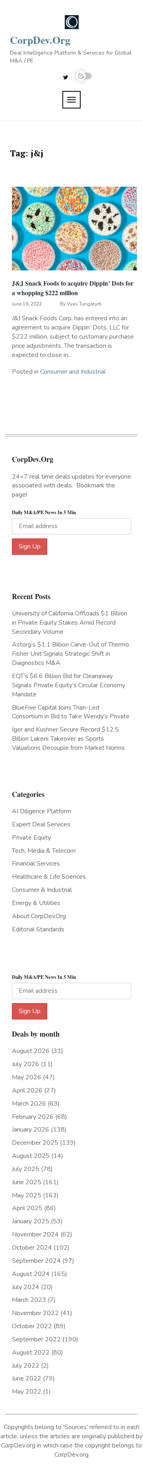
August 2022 (31, 1352)
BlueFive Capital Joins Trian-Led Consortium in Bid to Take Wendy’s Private (70, 712)
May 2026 (26, 1077)
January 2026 (30, 1129)
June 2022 (26, 1378)
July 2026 (25, 1064)
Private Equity (31, 837)
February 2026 (33, 1116)
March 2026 (29, 1103)
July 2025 (25, 1169)
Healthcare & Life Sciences (49, 876)
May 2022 (26, 1391)
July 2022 (25, 1365)
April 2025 (27, 1208)
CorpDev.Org (40, 39)
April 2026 (27, 1090)
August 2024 (31, 1274)
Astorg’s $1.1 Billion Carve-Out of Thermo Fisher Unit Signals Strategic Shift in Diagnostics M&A (70, 653)
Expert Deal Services (41, 824)
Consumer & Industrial (42, 889)
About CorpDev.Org (39, 916)
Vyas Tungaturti (84, 304)
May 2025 (26, 1195)
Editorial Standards (38, 929)
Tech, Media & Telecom (43, 850)
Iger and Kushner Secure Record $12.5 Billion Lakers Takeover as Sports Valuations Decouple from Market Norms (68, 738)
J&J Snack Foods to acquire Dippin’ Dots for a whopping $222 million (72, 287)
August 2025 (31, 1156)
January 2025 (30, 1221)
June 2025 (26, 1182)
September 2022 (36, 1339)
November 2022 (35, 1313)
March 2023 (29, 1299)
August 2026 (31, 1051)
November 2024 (35, 1234)
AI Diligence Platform (41, 811)
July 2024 (25, 1287)
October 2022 (32, 1326)
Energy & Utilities (36, 903)
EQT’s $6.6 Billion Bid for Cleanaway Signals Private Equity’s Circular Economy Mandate (68, 685)
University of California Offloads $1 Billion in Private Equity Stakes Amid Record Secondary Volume (69, 622)
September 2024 (36, 1260)
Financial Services (36, 863)
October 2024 (32, 1247)
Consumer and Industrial (73, 371)
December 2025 (35, 1142)
